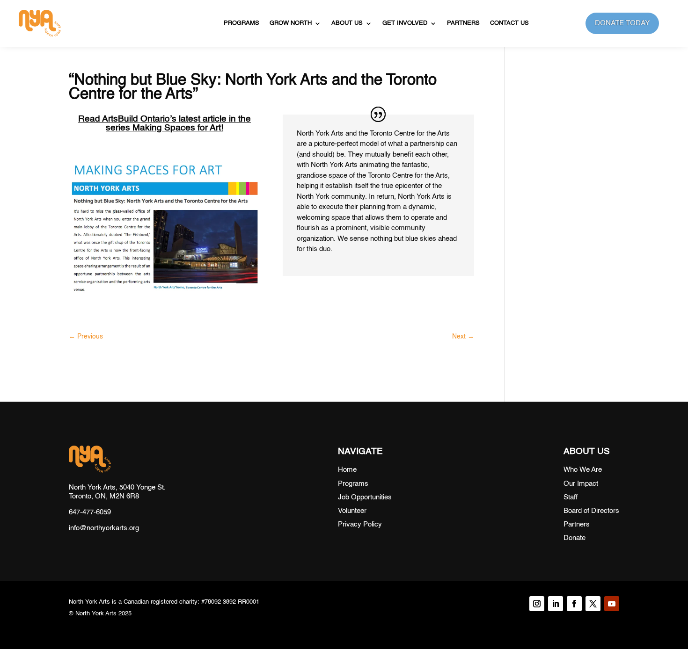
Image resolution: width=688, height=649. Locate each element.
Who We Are (583, 469)
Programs (241, 23)
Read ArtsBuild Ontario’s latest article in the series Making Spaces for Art (164, 123)
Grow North (291, 23)
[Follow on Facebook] (574, 603)
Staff (571, 497)
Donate (575, 537)
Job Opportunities (365, 497)
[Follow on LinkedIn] (555, 603)
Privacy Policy (360, 524)
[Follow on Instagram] (536, 603)
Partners (463, 23)
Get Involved (404, 23)
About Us (347, 23)
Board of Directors (591, 510)
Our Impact (581, 483)
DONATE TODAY (622, 23)
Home (347, 469)
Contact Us (509, 23)
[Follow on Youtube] (611, 603)
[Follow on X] (593, 603)
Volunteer (352, 510)
